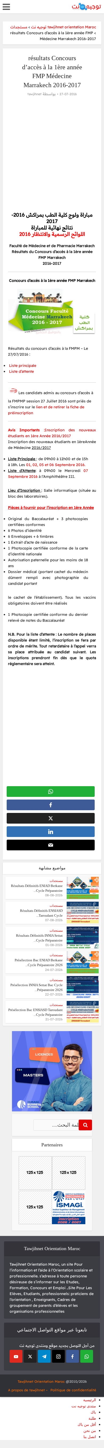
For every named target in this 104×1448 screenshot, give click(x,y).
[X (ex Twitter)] (30, 1356)
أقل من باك (87, 1425)
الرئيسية (89, 1400)
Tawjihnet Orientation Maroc (41, 1381)
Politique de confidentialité (73, 1390)
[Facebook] (72, 1356)
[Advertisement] (52, 154)
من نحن (89, 1431)
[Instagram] (58, 1356)
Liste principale (22, 365)
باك (93, 1412)
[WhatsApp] (86, 1356)
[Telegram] (44, 1356)
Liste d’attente (21, 371)
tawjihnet (34, 94)
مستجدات (56, 881)
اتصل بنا (89, 1437)
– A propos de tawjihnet (28, 1390)
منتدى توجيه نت (83, 1406)
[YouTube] (16, 1356)
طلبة (92, 1418)
